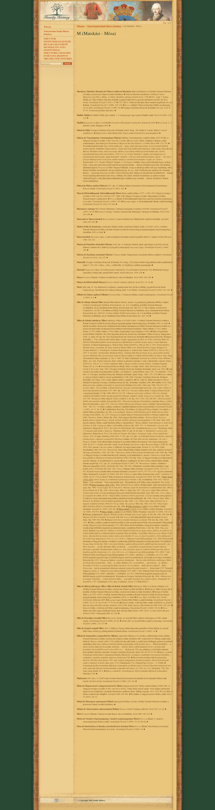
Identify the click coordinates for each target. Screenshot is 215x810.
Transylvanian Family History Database (56, 33)
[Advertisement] (125, 64)
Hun (169, 23)
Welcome (47, 26)
